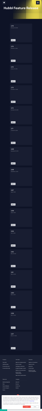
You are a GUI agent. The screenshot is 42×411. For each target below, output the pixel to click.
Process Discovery (6, 366)
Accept (27, 406)
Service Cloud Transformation (18, 373)
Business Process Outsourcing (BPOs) (32, 371)
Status (4, 389)
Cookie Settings (3, 409)
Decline (35, 406)
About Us (17, 382)
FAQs (4, 384)
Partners (17, 384)
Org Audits (5, 362)
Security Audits (18, 364)
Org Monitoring (5, 364)
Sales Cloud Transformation (21, 375)
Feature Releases (6, 386)
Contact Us (18, 386)
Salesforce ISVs (31, 364)
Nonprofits (31, 366)
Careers (17, 387)
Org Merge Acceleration (20, 366)
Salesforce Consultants (33, 362)
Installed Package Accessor (21, 368)
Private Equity (31, 368)
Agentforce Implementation (21, 362)
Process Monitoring (6, 368)
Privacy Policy (32, 400)
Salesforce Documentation (21, 370)
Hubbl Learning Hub (6, 382)
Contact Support (6, 387)
